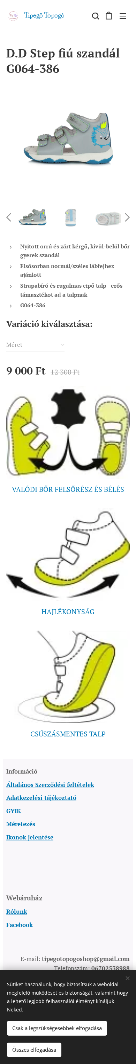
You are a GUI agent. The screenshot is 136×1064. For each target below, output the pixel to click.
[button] (95, 16)
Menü (123, 16)
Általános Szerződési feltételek (50, 785)
